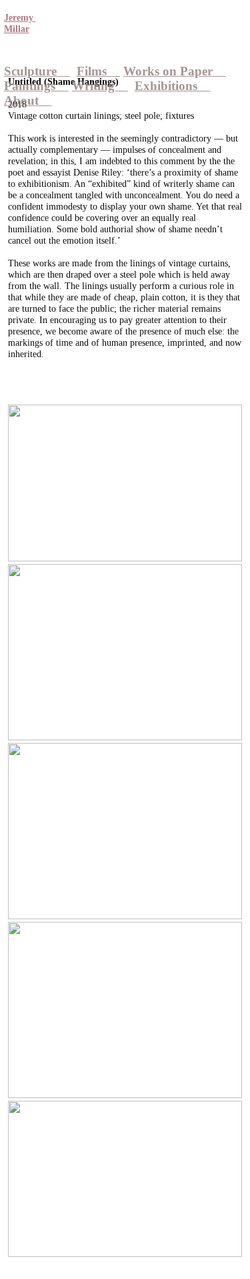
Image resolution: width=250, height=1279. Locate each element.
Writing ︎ (100, 86)
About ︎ (28, 100)
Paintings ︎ (36, 86)
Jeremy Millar (20, 23)
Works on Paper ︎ (174, 71)
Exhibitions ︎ (173, 86)
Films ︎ (98, 71)
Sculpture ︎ (37, 71)
